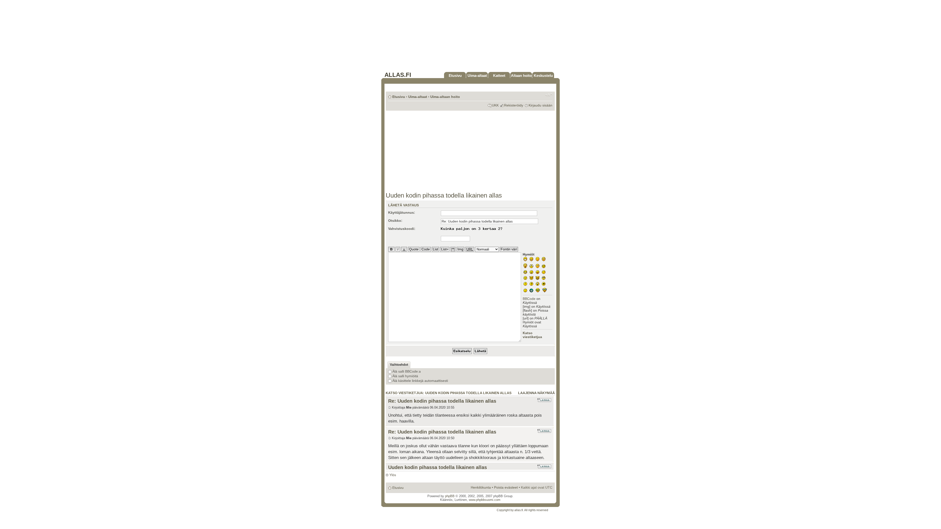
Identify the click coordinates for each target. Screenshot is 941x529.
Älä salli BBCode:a (406, 371)
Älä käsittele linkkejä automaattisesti (419, 381)
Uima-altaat (477, 75)
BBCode (529, 299)
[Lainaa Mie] (544, 400)
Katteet (499, 75)
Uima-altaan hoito (445, 97)
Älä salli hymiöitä (404, 376)
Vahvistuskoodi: (401, 229)
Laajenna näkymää (536, 393)
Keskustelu (543, 75)
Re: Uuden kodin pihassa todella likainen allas (442, 401)
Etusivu (455, 75)
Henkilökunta (481, 487)
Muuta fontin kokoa (548, 95)
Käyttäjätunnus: (401, 212)
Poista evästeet (506, 487)
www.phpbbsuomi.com (484, 500)
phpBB (450, 496)
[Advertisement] (470, 37)
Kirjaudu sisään (540, 105)
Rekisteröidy (513, 105)
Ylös (392, 475)
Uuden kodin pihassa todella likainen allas (444, 195)
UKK (495, 105)
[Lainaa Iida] (544, 466)
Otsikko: (395, 221)
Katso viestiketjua (532, 335)
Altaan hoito (521, 75)
